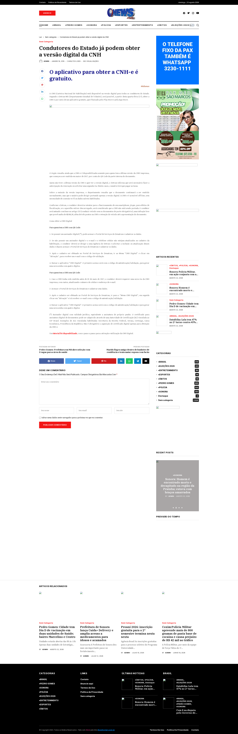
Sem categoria (50, 37)
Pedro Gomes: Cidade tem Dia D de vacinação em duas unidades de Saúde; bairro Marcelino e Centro (177, 485)
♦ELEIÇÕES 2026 (186, 316)
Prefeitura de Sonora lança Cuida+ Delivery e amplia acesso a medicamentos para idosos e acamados (96, 633)
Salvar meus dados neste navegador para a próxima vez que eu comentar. (72, 418)
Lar (40, 37)
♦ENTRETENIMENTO (178, 370)
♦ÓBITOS (173, 265)
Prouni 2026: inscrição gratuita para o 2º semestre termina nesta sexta (138, 632)
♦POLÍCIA (183, 265)
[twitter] (188, 13)
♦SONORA (193, 265)
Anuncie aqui (86, 683)
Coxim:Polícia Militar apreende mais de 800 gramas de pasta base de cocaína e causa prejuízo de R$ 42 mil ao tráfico (179, 633)
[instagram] (193, 13)
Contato (84, 679)
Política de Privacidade (91, 692)
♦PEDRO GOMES (178, 383)
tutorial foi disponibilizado (65, 333)
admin (46, 61)
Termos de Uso (87, 688)
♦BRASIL (173, 316)
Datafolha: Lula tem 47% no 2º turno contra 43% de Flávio (183, 322)
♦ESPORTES (178, 374)
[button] (173, 507)
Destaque (174, 268)
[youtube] (197, 13)
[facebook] (184, 13)
